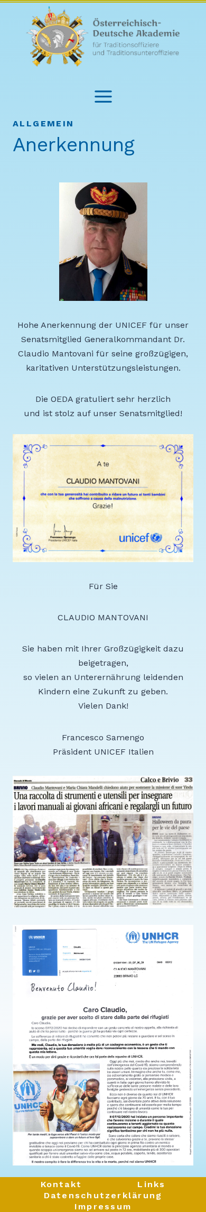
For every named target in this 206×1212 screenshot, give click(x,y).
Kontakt (61, 1184)
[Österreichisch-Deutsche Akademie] (103, 37)
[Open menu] (103, 89)
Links (151, 1184)
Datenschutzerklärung (103, 1195)
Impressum (103, 1206)
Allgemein (43, 123)
